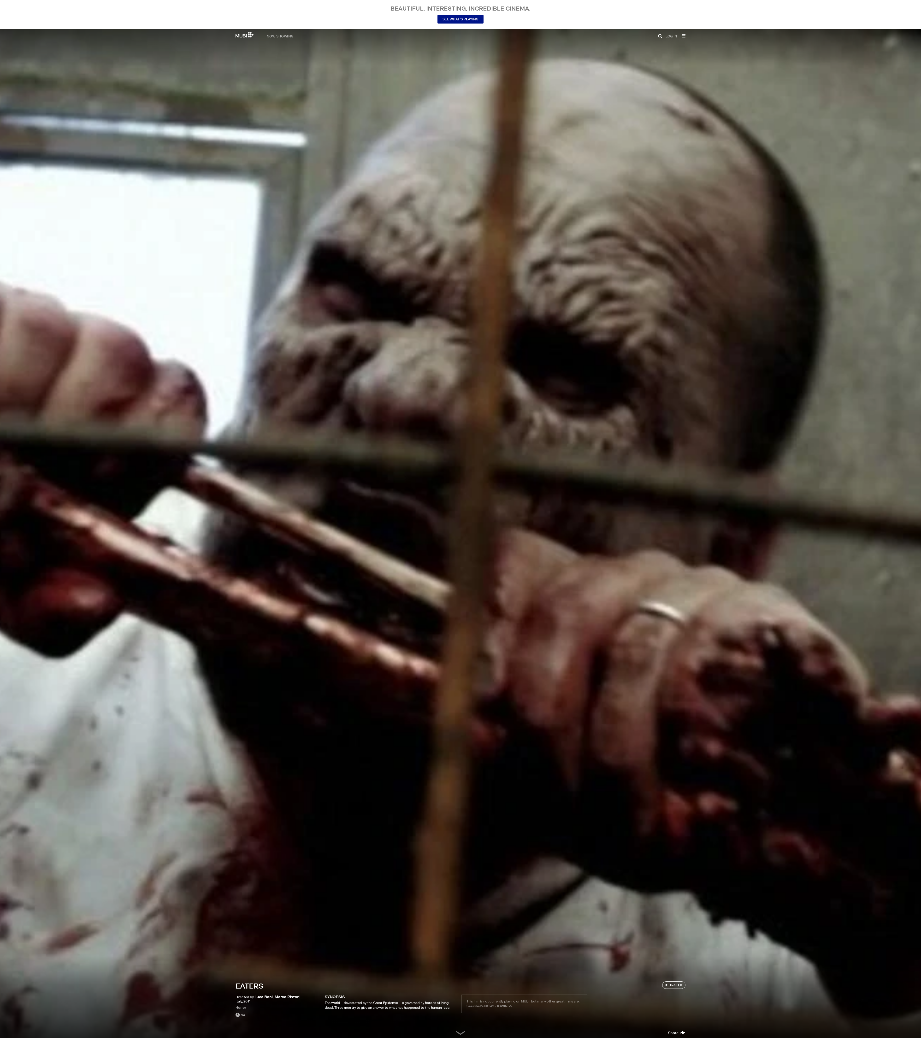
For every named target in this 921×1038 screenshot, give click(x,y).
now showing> (498, 1006)
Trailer (676, 985)
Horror (241, 1007)
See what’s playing (460, 19)
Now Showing (280, 36)
